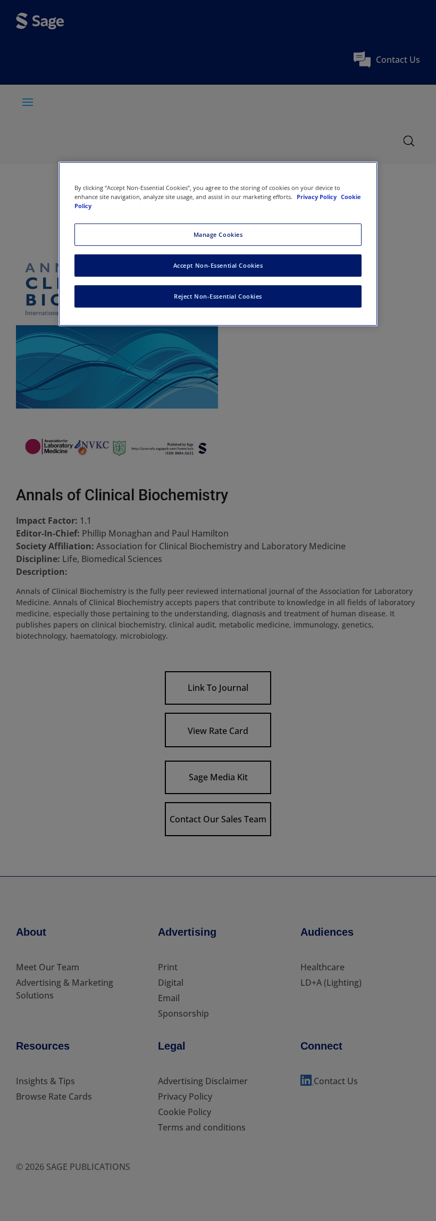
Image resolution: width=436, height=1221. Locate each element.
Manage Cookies (218, 234)
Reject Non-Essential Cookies (218, 296)
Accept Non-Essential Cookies (218, 265)
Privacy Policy (317, 197)
